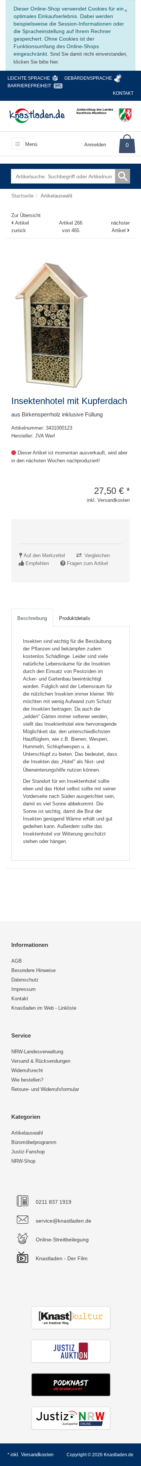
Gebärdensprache (88, 78)
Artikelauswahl (27, 1133)
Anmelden (95, 144)
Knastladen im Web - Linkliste (43, 1008)
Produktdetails (74, 618)
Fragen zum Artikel (87, 563)
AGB (16, 961)
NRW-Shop (23, 1161)
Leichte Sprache (29, 78)
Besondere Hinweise (33, 970)
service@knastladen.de (63, 1221)
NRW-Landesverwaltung (37, 1051)
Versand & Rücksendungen (40, 1061)
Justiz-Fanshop (28, 1152)
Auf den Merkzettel (44, 555)
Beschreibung (32, 618)
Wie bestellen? (27, 1080)
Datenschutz (25, 980)
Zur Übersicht (26, 215)
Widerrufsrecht (27, 1070)
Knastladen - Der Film (62, 1258)
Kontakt (123, 93)
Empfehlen (37, 563)
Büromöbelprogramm (33, 1142)
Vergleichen (97, 555)
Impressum (23, 989)
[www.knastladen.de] (37, 115)
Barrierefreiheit (29, 85)
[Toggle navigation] (17, 143)
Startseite (22, 196)
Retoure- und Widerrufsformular (45, 1089)
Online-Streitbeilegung (62, 1240)
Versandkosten (37, 1454)
